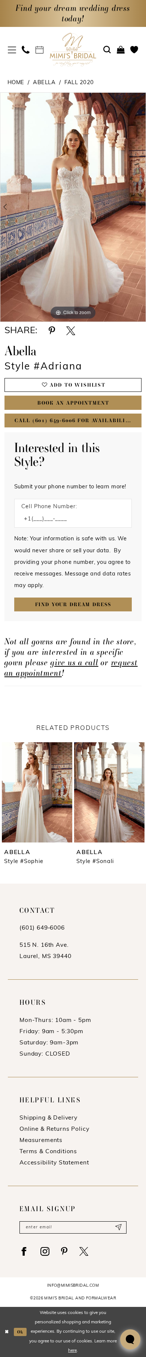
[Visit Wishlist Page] (134, 50)
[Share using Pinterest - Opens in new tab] (52, 330)
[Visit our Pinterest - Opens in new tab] (64, 1251)
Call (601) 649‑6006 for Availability (74, 420)
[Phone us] (26, 50)
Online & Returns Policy (54, 1129)
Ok (20, 1332)
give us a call (74, 662)
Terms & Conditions (48, 1152)
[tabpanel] (73, 207)
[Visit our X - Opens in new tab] (84, 1251)
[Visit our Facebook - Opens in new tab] (24, 1251)
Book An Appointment (73, 403)
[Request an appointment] (39, 50)
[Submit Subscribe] (118, 1227)
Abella (44, 83)
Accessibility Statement (54, 1163)
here (72, 1350)
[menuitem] (12, 50)
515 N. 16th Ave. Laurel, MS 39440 (45, 951)
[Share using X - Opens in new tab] (70, 330)
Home (15, 83)
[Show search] (107, 50)
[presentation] (37, 792)
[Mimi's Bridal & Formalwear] (73, 50)
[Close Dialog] (6, 1331)
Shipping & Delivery (48, 1118)
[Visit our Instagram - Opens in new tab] (45, 1251)
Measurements (41, 1140)
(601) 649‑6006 (42, 928)
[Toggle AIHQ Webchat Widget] (130, 1339)
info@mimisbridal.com (73, 1286)
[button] (12, 50)
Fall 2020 (79, 83)
